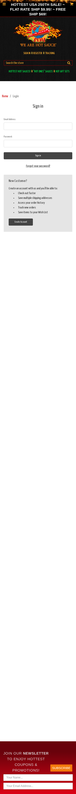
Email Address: (10, 119)
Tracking (50, 53)
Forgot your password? (38, 166)
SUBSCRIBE (61, 768)
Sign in (26, 53)
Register (37, 53)
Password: (8, 137)
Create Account (20, 222)
